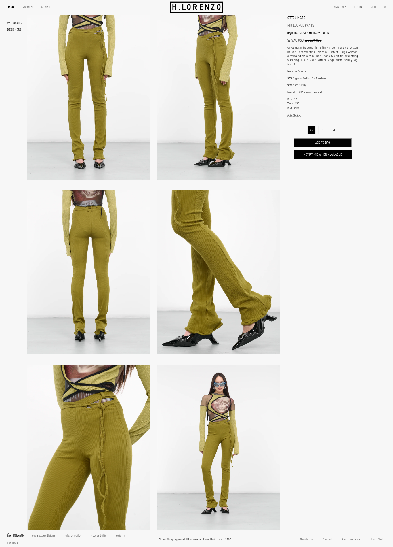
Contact (327, 539)
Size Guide (294, 114)
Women (28, 7)
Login (358, 7)
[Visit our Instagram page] (22, 536)
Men (11, 7)
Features (12, 543)
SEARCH (46, 7)
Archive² (340, 7)
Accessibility (98, 535)
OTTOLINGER (296, 18)
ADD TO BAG (322, 142)
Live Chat (377, 539)
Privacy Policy (73, 535)
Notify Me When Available (323, 154)
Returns (121, 535)
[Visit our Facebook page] (8, 536)
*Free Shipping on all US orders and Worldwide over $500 (195, 539)
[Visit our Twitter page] (15, 536)
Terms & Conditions (43, 535)
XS (311, 130)
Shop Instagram (352, 539)
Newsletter (307, 539)
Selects (378, 7)
